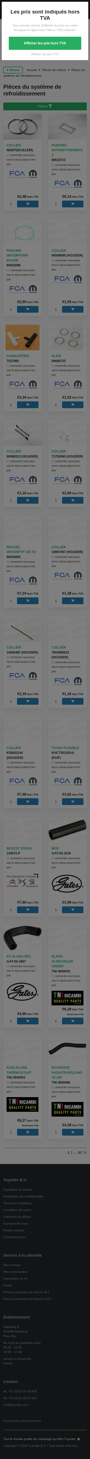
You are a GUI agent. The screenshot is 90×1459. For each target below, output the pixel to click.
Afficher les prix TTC (45, 54)
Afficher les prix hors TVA (45, 43)
